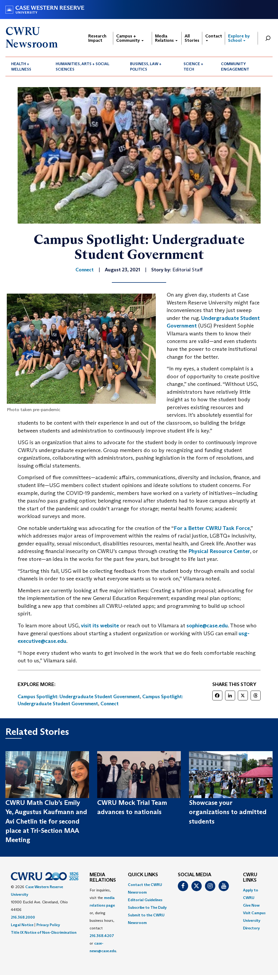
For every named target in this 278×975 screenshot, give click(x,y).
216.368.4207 (102, 935)
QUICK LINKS (143, 875)
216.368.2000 (23, 917)
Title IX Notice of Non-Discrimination (44, 932)
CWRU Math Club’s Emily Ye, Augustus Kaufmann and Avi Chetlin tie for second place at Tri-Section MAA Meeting (46, 821)
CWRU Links (250, 877)
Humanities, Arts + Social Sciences (82, 66)
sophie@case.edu (207, 625)
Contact (213, 36)
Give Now (251, 905)
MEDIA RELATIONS (103, 877)
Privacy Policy (48, 924)
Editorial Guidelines (145, 899)
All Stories (192, 38)
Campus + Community (128, 38)
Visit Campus (254, 912)
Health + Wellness (21, 66)
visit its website (100, 625)
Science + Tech (193, 66)
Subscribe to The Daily (147, 907)
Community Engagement (235, 66)
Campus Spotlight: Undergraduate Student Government (79, 697)
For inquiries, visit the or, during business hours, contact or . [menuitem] (103, 920)
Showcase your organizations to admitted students (228, 812)
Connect (109, 704)
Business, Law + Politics (146, 66)
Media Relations (165, 38)
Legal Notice (22, 924)
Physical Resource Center (219, 551)
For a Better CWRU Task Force (212, 528)
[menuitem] (27, 66)
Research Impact (97, 38)
